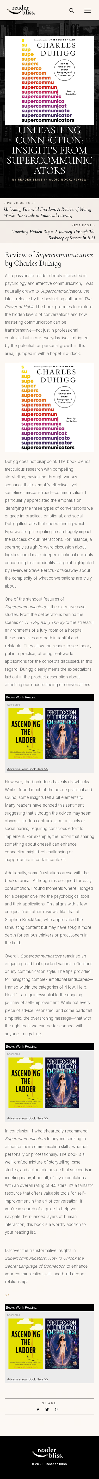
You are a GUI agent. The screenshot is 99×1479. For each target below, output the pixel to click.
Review (80, 179)
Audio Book (60, 179)
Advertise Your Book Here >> (27, 769)
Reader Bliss (30, 179)
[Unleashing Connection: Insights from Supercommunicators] (49, 80)
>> (7, 1294)
